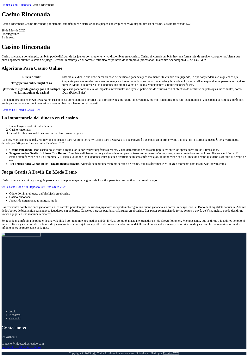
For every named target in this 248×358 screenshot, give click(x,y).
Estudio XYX (171, 353)
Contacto (14, 318)
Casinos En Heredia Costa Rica (21, 109)
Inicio (12, 311)
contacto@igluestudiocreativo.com (23, 343)
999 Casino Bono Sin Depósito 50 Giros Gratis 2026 (34, 187)
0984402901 (9, 337)
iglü (94, 353)
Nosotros (14, 314)
